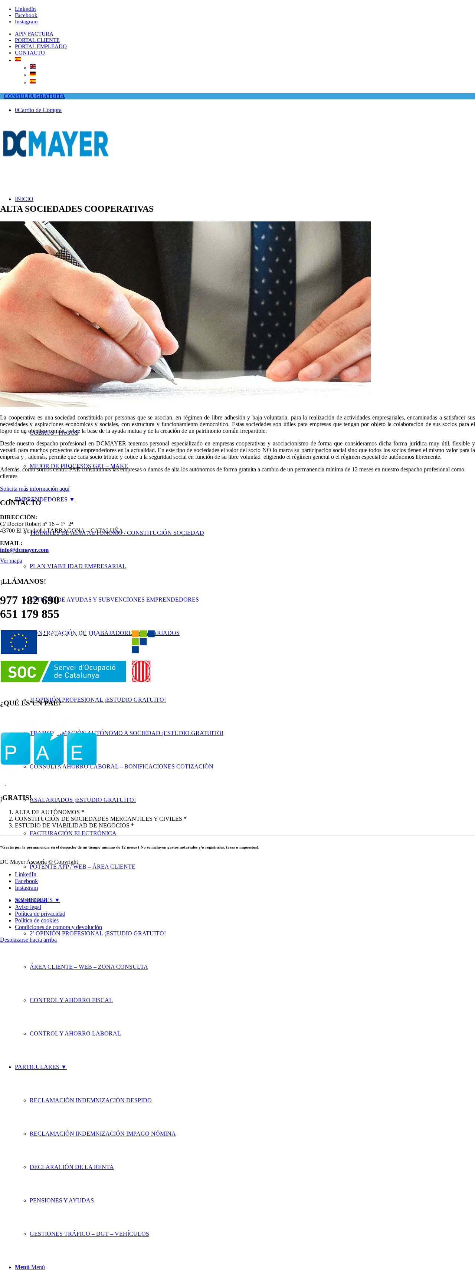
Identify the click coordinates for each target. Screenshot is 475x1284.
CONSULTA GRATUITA (34, 96)
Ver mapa (11, 560)
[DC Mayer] (55, 160)
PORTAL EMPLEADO (41, 46)
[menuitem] (245, 34)
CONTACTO (30, 53)
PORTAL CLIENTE (37, 40)
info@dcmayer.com (24, 550)
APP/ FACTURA (34, 34)
